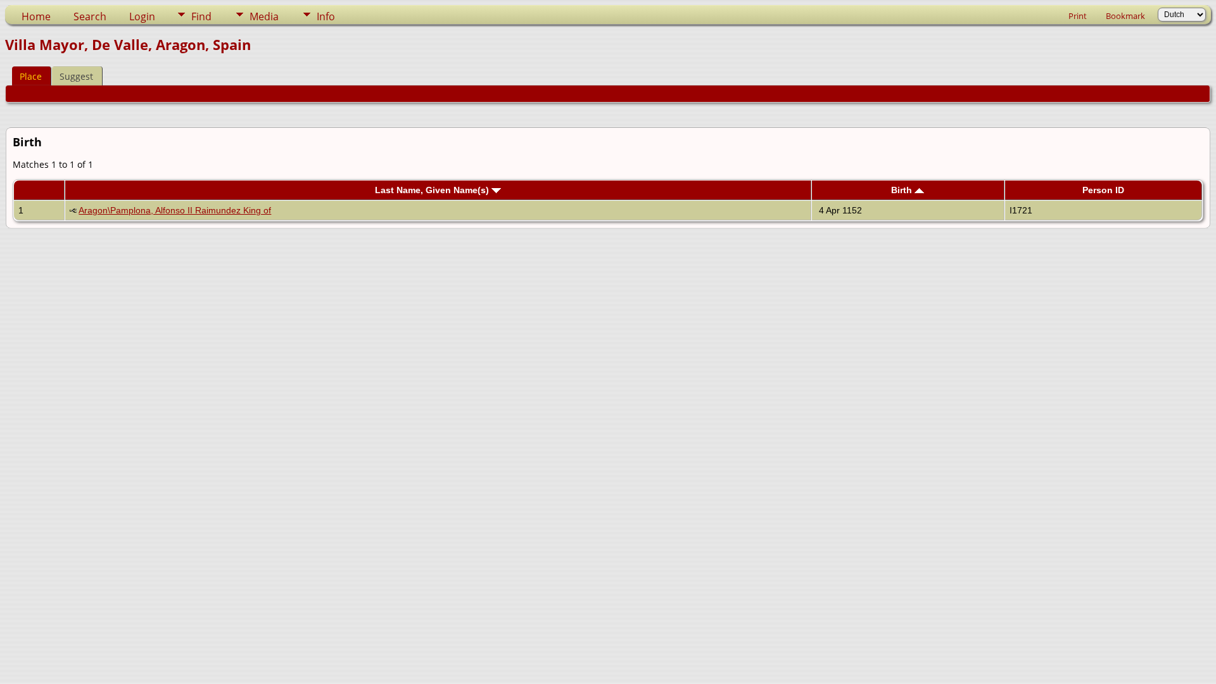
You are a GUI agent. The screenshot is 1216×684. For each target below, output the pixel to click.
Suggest (76, 76)
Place (31, 76)
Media (264, 16)
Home (36, 16)
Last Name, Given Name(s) (433, 190)
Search (89, 16)
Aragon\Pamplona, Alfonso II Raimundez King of (175, 210)
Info (326, 16)
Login (142, 16)
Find (201, 16)
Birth (903, 190)
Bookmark (1125, 16)
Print (1077, 16)
